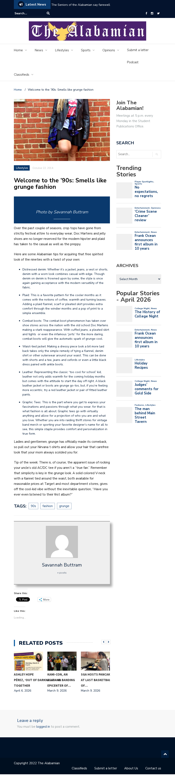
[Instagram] (152, 13)
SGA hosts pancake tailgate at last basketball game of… (103, 680)
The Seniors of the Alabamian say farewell (81, 5)
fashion (47, 506)
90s (33, 506)
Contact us (153, 768)
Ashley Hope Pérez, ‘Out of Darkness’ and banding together (44, 680)
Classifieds (21, 74)
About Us (131, 768)
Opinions (108, 50)
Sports (85, 50)
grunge (64, 506)
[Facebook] (146, 13)
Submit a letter (138, 50)
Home (18, 50)
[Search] (48, 13)
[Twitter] (158, 13)
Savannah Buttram (62, 565)
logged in (43, 726)
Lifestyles (62, 50)
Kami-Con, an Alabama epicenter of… (59, 680)
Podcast (133, 62)
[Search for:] (27, 13)
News (39, 50)
